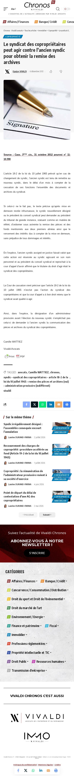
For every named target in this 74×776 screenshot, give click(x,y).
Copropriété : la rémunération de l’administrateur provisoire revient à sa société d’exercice (25, 474)
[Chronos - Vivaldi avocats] (37, 9)
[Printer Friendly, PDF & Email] (15, 356)
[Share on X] (25, 770)
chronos (54, 372)
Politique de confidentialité (25, 764)
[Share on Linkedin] (41, 770)
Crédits (58, 764)
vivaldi (7, 390)
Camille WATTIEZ (38, 372)
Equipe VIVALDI (20, 71)
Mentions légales (45, 764)
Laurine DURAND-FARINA (19, 437)
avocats (22, 372)
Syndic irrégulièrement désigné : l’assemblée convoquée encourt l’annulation (23, 427)
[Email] (48, 770)
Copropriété (12, 37)
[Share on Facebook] (18, 770)
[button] (7, 9)
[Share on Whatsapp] (33, 770)
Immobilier (60, 432)
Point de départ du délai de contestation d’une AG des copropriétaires (20, 496)
